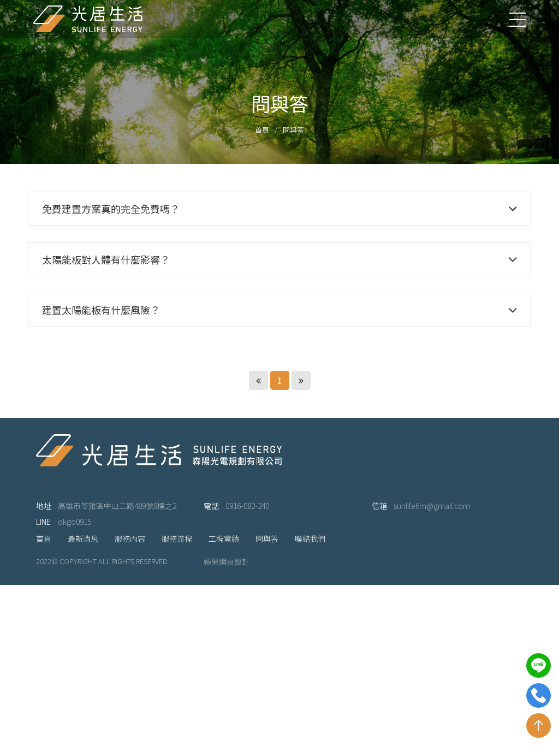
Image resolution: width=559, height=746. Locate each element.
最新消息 (83, 538)
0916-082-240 (247, 505)
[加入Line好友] (538, 665)
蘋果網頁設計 (226, 561)
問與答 (266, 538)
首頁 (262, 130)
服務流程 (177, 538)
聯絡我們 (310, 538)
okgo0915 (74, 521)
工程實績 (224, 538)
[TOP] (538, 725)
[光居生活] (87, 19)
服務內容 (130, 538)
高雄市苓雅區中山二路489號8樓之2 (117, 505)
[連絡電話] (538, 695)
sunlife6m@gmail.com (432, 505)
